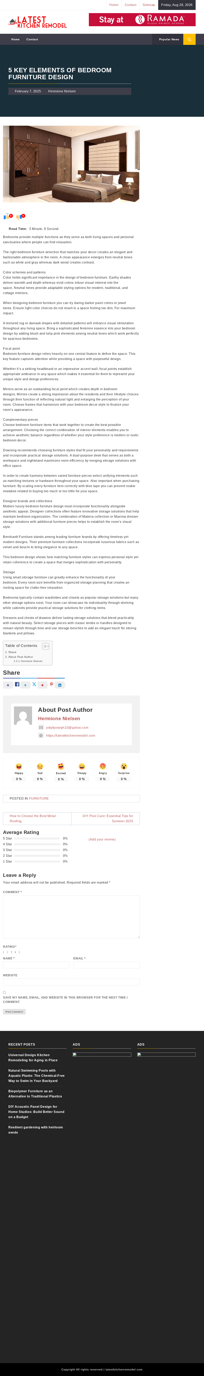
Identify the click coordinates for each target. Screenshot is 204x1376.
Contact (130, 5)
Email (79, 958)
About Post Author (20, 656)
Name (9, 958)
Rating (9, 946)
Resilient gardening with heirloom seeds (35, 1130)
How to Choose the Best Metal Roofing (33, 818)
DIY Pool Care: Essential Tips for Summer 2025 (108, 818)
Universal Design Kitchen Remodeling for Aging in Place (33, 1057)
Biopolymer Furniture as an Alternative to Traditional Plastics (35, 1093)
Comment (12, 892)
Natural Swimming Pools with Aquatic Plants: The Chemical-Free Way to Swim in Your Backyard (36, 1076)
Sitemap (149, 5)
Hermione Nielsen (62, 91)
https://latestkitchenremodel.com (70, 735)
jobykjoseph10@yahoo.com (67, 727)
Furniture (39, 798)
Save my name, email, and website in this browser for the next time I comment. (65, 1000)
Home (113, 5)
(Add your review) (102, 839)
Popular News (168, 39)
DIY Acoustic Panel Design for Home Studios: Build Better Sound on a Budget (36, 1112)
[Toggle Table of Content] (43, 646)
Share (12, 652)
